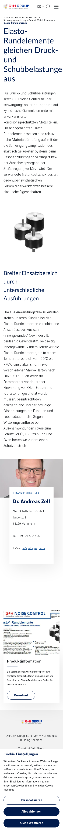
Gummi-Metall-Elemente (41, 20)
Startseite (8, 17)
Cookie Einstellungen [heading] (21, 754)
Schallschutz (32, 17)
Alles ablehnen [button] (31, 811)
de (39, 6)
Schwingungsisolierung (15, 20)
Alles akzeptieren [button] (31, 822)
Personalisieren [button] (31, 800)
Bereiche (19, 17)
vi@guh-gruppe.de (34, 548)
